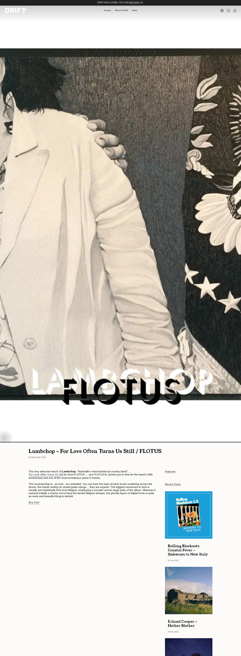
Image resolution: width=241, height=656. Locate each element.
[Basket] (235, 10)
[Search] (228, 10)
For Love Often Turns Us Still (46, 474)
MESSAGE (134, 2)
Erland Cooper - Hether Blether (182, 623)
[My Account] (222, 10)
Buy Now (34, 502)
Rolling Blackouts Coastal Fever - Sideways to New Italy (188, 550)
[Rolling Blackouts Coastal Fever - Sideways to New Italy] (188, 515)
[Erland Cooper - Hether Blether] (188, 590)
